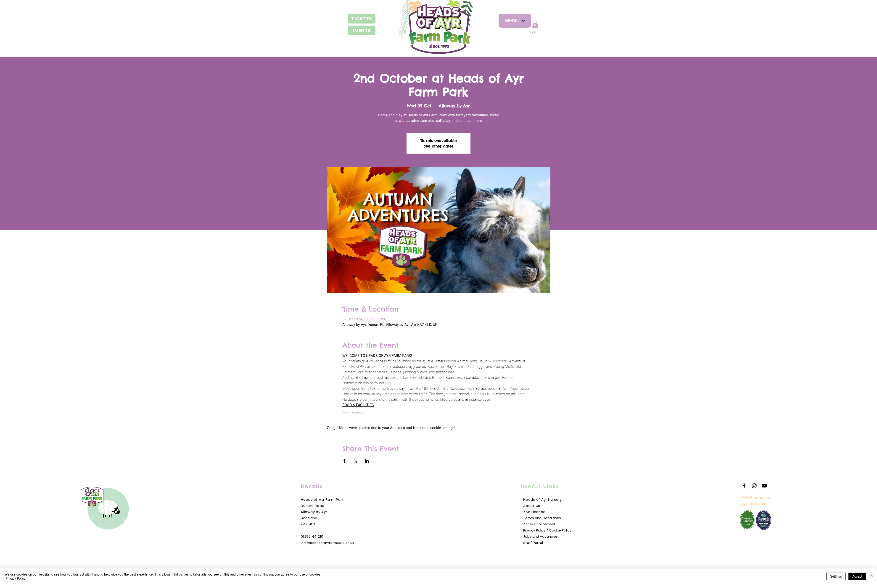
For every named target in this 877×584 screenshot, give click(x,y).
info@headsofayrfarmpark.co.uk (327, 543)
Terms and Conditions (542, 518)
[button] (535, 24)
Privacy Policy (15, 578)
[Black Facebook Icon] (744, 486)
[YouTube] (764, 486)
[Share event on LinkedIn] (367, 461)
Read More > (352, 413)
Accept (857, 576)
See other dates (438, 146)
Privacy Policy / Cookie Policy (547, 530)
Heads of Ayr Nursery (542, 499)
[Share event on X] (356, 461)
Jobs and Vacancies (540, 536)
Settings (836, 576)
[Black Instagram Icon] (754, 486)
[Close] (871, 576)
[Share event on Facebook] (344, 461)
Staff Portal (533, 542)
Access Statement (539, 524)
